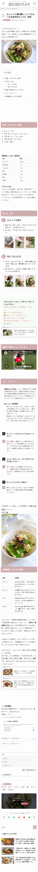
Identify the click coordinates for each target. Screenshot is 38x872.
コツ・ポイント (10, 93)
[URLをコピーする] (34, 817)
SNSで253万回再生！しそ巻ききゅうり (19, 321)
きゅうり (10, 787)
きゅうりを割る (12, 84)
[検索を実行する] (34, 827)
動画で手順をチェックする (15, 90)
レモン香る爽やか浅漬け (14, 312)
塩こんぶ (33, 787)
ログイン (33, 739)
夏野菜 (4, 789)
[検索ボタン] (34, 3)
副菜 (28, 787)
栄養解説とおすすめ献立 (13, 96)
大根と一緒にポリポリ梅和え (16, 318)
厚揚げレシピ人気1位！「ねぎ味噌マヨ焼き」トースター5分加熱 (24, 672)
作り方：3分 (9, 81)
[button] (4, 817)
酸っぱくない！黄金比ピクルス (16, 315)
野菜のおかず (7, 20)
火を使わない (11, 789)
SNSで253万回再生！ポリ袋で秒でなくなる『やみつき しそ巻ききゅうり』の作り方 (24, 332)
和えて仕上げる (12, 87)
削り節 (22, 787)
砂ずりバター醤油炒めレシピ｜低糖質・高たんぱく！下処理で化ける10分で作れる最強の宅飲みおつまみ (24, 684)
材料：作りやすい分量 (12, 78)
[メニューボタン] (3, 3)
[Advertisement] (19, 110)
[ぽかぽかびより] (19, 3)
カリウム (17, 787)
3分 (5, 787)
